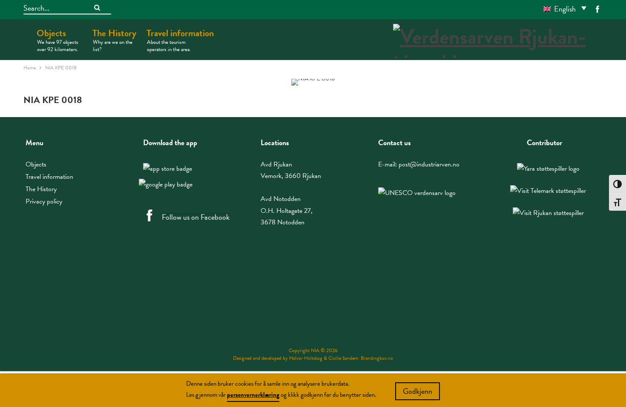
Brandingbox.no (377, 358)
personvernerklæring (253, 394)
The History (114, 40)
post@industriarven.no (429, 164)
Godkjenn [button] (417, 391)
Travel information (180, 40)
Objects (57, 40)
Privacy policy (44, 201)
